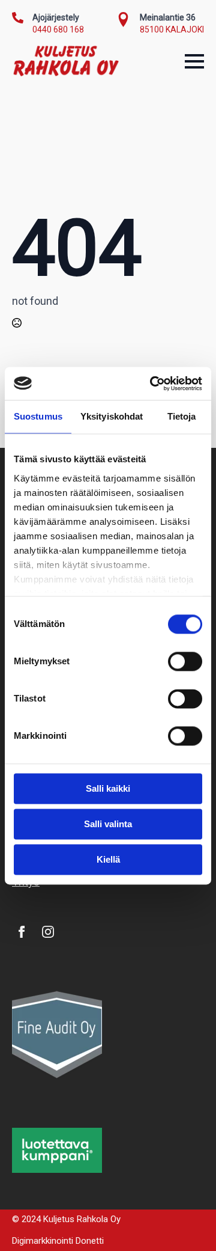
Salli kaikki (108, 788)
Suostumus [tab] (38, 416)
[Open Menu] (194, 61)
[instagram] (48, 931)
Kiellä (108, 859)
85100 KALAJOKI (172, 29)
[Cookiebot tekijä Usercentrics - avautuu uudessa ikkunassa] (152, 383)
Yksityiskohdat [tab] (111, 416)
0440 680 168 (58, 29)
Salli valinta (108, 824)
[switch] (185, 661)
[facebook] (21, 931)
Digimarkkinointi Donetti (58, 1240)
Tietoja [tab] (181, 416)
